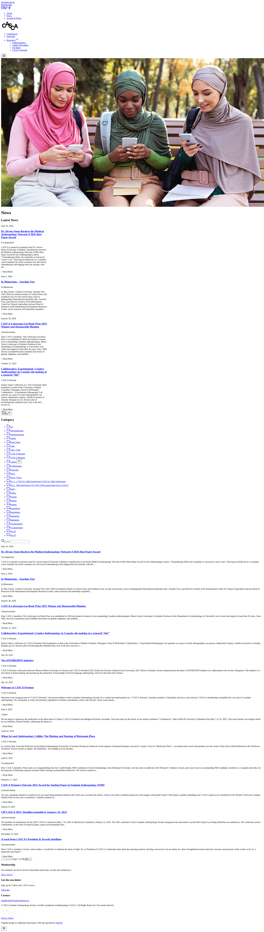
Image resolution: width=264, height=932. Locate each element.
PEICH (59, 923)
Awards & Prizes (14, 18)
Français (11, 2)
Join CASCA (7, 875)
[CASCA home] (10, 29)
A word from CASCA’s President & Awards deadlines (31, 839)
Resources (11, 40)
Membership (6, 5)
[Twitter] (6, 8)
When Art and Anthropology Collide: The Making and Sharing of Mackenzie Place (48, 736)
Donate (4, 2)
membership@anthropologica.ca (15, 900)
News (9, 16)
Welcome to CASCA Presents (17, 687)
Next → (28, 859)
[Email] (2, 8)
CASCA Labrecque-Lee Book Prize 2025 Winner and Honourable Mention (24, 325)
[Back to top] (4, 928)
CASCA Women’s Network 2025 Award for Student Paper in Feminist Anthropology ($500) (53, 785)
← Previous (7, 859)
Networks (11, 36)
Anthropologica (19, 43)
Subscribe (5, 890)
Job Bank (16, 47)
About (9, 13)
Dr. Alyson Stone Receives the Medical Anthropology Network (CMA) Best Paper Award (22, 234)
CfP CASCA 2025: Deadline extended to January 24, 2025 (34, 812)
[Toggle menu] (4, 56)
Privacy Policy (7, 918)
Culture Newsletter (20, 45)
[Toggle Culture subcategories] (19, 461)
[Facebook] (9, 8)
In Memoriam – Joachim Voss (18, 281)
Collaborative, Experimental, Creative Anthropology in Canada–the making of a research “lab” (24, 371)
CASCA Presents (19, 50)
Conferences (12, 34)
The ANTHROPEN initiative (17, 660)
